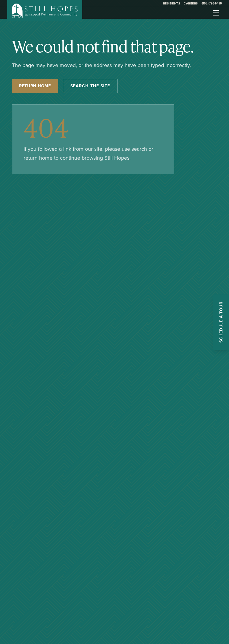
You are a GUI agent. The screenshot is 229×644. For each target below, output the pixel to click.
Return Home (35, 86)
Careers (191, 3)
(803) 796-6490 (212, 3)
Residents (171, 3)
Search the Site (90, 86)
